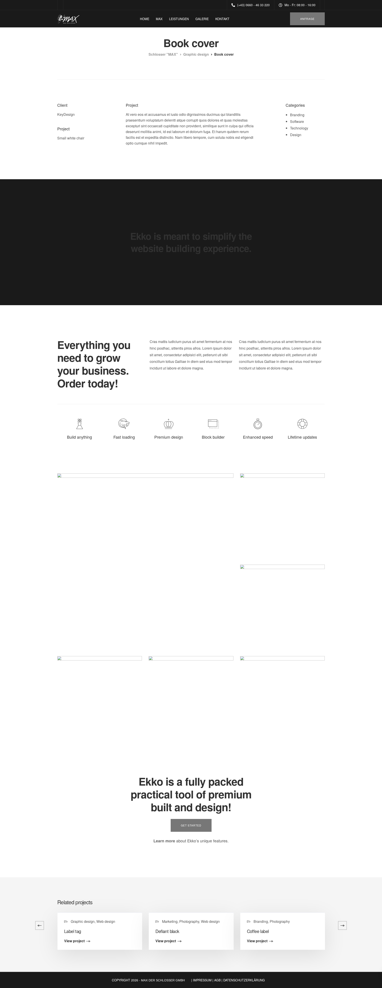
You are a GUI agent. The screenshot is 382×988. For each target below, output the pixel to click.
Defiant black (167, 931)
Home (144, 19)
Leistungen (179, 19)
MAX (159, 19)
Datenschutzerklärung (244, 980)
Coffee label (258, 931)
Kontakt (222, 19)
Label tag (72, 931)
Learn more (164, 841)
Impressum (202, 980)
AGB (217, 980)
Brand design (350, 931)
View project (74, 941)
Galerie (202, 19)
